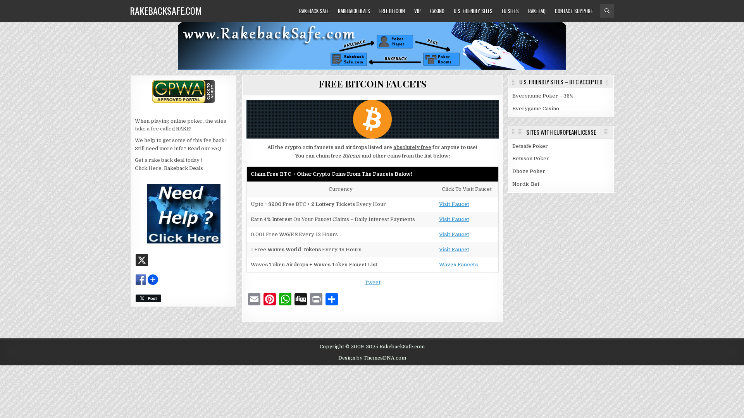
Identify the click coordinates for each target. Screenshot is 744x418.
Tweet (373, 282)
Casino (437, 11)
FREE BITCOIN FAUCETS (372, 83)
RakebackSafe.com (166, 10)
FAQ (216, 148)
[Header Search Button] (607, 11)
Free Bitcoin (392, 11)
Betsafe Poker (530, 146)
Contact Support (574, 11)
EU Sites (510, 11)
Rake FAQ (537, 11)
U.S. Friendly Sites (473, 11)
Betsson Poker (530, 158)
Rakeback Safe (314, 11)
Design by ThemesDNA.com (372, 358)
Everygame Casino (535, 108)
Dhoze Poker (528, 171)
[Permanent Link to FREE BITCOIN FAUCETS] (372, 119)
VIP (417, 11)
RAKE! (183, 129)
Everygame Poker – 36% (543, 96)
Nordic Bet (525, 184)
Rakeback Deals (354, 11)
